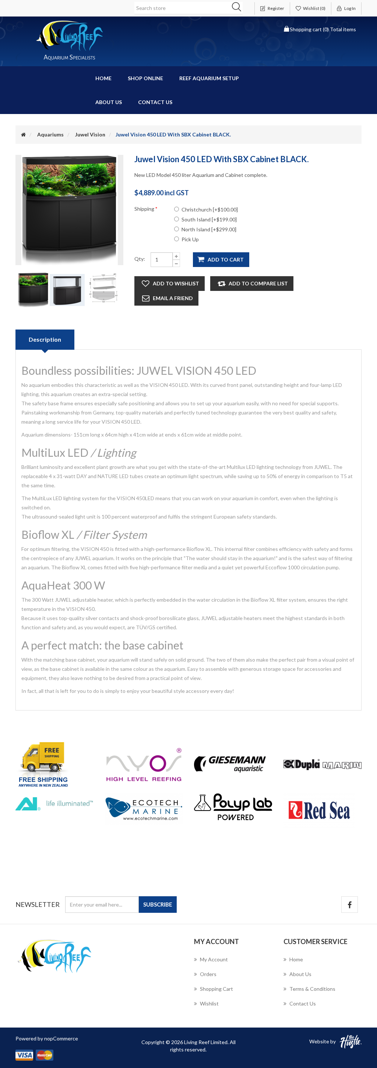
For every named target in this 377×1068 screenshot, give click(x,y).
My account (214, 959)
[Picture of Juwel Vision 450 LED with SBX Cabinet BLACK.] (34, 289)
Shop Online (145, 78)
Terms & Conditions (312, 989)
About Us (108, 102)
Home (103, 78)
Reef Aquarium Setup (209, 78)
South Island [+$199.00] (209, 219)
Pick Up (190, 239)
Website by (322, 1041)
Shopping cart (216, 989)
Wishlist (209, 1003)
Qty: (139, 259)
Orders (208, 974)
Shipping (144, 209)
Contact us (155, 102)
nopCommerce (61, 1038)
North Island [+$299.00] (209, 229)
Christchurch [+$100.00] (210, 209)
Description (45, 339)
